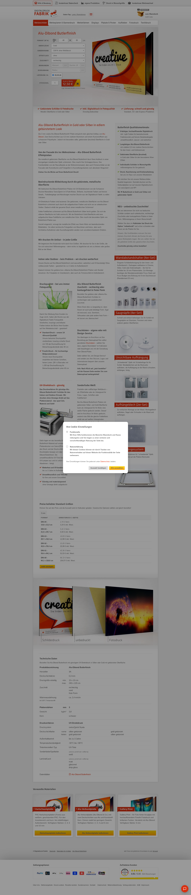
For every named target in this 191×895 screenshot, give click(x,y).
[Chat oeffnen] (184, 888)
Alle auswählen (117, 468)
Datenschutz (105, 461)
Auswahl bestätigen (98, 468)
